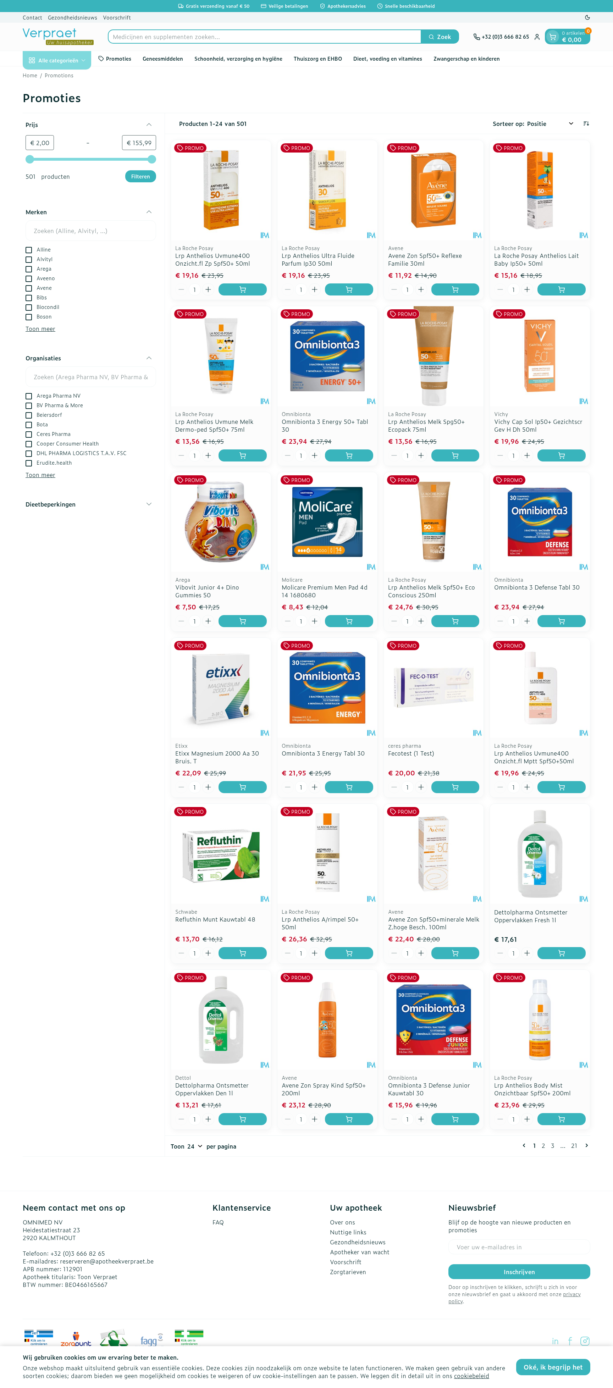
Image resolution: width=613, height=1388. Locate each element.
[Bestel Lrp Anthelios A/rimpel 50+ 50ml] (349, 953)
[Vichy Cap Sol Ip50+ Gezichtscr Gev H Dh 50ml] (540, 356)
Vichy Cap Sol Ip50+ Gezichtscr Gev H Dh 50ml (538, 425)
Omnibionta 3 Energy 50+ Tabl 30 (325, 425)
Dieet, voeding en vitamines (387, 58)
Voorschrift (117, 17)
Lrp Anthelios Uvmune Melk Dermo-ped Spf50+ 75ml (214, 425)
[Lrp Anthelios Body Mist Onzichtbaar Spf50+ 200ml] (540, 1020)
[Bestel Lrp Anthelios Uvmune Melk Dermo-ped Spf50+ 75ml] (243, 455)
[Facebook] (570, 1341)
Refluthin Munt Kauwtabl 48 (215, 919)
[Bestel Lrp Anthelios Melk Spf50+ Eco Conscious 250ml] (455, 621)
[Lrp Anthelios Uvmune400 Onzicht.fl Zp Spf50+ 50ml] (221, 190)
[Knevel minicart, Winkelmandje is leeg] (552, 37)
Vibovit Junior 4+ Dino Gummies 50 (207, 591)
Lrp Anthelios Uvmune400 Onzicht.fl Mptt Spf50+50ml (534, 757)
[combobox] (264, 37)
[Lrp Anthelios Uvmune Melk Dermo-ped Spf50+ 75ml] (221, 356)
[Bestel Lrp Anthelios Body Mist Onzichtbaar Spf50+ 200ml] (561, 1119)
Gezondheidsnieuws (72, 17)
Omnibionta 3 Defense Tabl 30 (537, 587)
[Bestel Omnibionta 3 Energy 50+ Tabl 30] (349, 455)
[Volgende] (585, 1145)
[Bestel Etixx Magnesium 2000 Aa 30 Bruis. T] (243, 787)
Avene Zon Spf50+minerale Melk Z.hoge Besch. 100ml (433, 923)
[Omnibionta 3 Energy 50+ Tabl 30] (327, 356)
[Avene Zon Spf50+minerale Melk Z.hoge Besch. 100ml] (434, 854)
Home (30, 75)
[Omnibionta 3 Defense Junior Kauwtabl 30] (434, 1020)
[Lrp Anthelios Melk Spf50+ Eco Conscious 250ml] (434, 522)
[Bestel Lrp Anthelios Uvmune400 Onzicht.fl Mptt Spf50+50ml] (561, 787)
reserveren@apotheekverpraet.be (107, 1261)
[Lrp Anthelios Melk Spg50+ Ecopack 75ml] (434, 356)
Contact (32, 17)
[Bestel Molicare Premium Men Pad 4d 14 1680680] (349, 621)
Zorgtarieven (348, 1272)
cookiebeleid (471, 1375)
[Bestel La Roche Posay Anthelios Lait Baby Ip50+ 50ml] (561, 289)
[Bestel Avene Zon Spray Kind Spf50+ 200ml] (349, 1119)
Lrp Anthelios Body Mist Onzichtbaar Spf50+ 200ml (532, 1089)
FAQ (218, 1222)
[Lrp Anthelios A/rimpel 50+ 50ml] (327, 854)
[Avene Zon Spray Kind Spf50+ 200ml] (327, 1020)
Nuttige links (348, 1232)
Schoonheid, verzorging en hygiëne (238, 58)
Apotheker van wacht (360, 1252)
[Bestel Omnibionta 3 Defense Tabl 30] (561, 621)
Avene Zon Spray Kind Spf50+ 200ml (324, 1089)
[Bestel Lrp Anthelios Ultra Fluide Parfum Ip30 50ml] (349, 289)
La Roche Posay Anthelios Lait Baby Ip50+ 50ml (536, 259)
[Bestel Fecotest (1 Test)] (455, 787)
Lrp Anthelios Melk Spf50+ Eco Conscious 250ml (431, 591)
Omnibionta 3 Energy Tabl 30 (323, 753)
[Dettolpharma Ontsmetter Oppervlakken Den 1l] (221, 1020)
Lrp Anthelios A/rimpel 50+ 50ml (320, 923)
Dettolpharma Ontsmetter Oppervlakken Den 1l (212, 1089)
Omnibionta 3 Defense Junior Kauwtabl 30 (429, 1089)
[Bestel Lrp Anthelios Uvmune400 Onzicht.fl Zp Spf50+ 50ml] (243, 289)
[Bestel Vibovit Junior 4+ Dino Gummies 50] (243, 621)
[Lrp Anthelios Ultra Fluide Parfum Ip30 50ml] (327, 190)
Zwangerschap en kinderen (466, 58)
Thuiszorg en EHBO (318, 58)
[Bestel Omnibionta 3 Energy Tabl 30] (349, 787)
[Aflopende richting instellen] (586, 123)
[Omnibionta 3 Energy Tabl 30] (327, 688)
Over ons (342, 1222)
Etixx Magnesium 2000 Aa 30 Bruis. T (217, 757)
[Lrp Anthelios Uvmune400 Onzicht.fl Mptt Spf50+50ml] (540, 688)
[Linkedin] (555, 1341)
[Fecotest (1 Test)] (434, 688)
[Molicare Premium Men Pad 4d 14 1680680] (327, 522)
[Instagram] (585, 1341)
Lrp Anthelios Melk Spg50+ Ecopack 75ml (426, 425)
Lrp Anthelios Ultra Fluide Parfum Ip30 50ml (318, 259)
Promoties (118, 58)
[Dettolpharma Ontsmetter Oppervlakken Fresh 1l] (540, 854)
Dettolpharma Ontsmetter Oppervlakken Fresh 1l (531, 916)
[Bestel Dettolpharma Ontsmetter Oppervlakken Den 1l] (243, 1119)
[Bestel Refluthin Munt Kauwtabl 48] (243, 953)
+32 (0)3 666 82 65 (77, 1253)
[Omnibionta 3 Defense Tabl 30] (540, 522)
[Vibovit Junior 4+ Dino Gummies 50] (221, 522)
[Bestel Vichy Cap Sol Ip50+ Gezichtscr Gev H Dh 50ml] (561, 455)
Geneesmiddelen (163, 58)
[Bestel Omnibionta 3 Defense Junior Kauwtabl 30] (455, 1119)
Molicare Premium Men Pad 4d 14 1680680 (325, 591)
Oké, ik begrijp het (553, 1367)
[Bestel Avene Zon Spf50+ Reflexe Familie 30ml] (455, 289)
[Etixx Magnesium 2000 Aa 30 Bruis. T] (221, 688)
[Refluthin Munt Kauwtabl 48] (221, 854)
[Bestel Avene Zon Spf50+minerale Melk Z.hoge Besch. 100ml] (455, 953)
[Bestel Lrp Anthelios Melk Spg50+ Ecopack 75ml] (455, 455)
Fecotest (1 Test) (411, 753)
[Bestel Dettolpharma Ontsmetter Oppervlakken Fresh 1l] (561, 953)
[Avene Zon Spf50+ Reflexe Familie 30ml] (434, 190)
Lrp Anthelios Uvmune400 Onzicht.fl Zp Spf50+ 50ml (212, 259)
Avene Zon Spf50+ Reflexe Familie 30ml (425, 259)
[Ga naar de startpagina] (58, 36)
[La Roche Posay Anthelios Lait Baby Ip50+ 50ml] (540, 190)
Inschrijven (519, 1271)
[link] (525, 1145)
